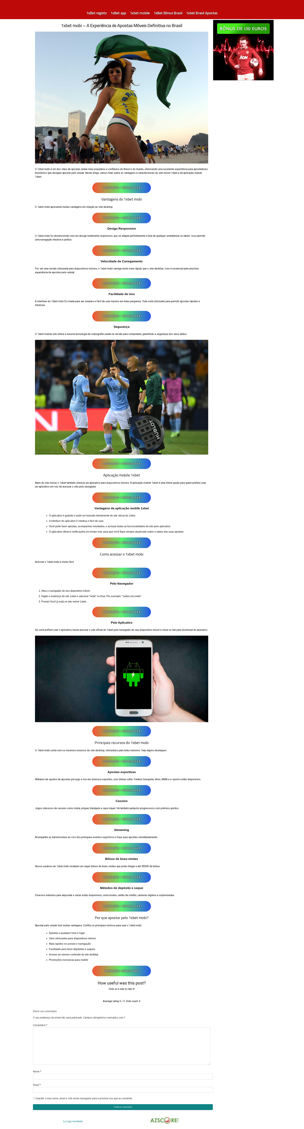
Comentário (40, 1025)
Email (37, 1084)
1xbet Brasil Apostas (202, 13)
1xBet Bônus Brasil (168, 13)
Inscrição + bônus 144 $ (121, 187)
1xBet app (118, 13)
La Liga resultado (73, 1121)
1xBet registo (96, 13)
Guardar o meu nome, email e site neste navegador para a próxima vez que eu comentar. (84, 1098)
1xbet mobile (140, 13)
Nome (37, 1071)
